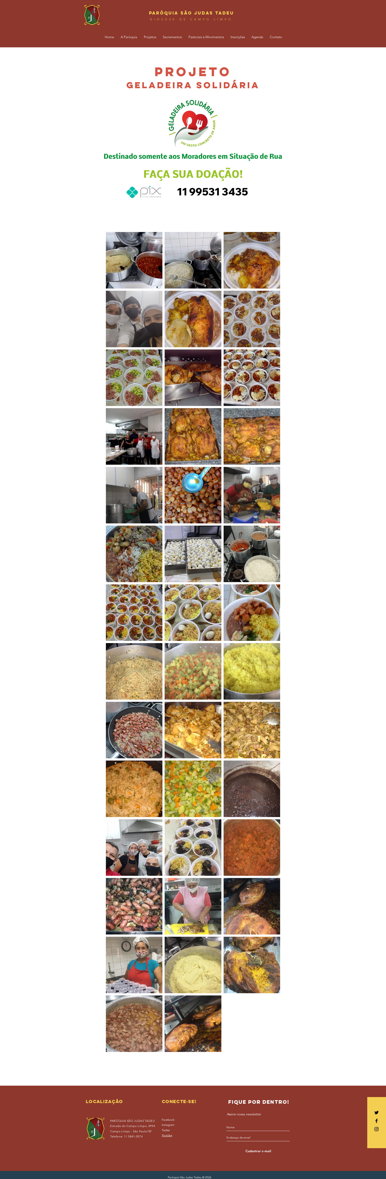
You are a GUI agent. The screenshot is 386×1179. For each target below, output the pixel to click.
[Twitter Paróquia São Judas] (376, 1112)
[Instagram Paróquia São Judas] (376, 1129)
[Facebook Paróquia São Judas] (376, 1121)
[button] (129, 37)
